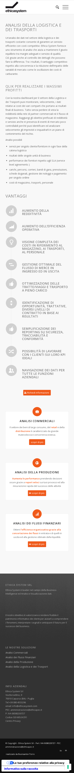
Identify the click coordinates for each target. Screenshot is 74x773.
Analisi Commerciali (17, 652)
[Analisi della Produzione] (37, 462)
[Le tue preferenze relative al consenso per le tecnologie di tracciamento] (68, 767)
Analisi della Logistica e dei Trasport (27, 666)
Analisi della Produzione (19, 662)
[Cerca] (55, 7)
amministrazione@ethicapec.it (26, 709)
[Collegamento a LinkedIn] (60, 750)
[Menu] (63, 7)
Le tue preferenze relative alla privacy (38, 763)
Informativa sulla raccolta (21, 768)
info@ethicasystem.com (24, 706)
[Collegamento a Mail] (65, 750)
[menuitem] (55, 7)
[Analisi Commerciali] (37, 411)
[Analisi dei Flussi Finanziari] (37, 514)
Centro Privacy (13, 720)
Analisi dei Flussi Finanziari (21, 657)
